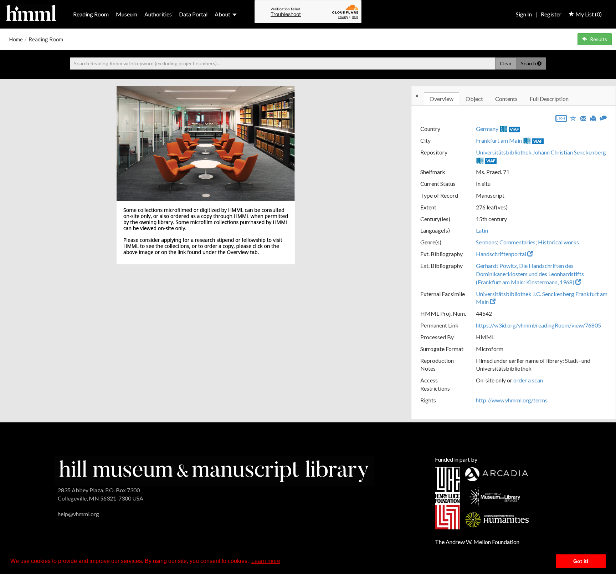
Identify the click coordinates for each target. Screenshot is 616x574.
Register (551, 14)
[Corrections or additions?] (603, 117)
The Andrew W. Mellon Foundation (477, 541)
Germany (487, 128)
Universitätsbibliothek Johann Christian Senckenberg (541, 152)
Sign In (524, 14)
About (222, 14)
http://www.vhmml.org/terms (512, 400)
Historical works (558, 242)
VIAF (514, 129)
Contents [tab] (506, 98)
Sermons (486, 242)
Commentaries (517, 242)
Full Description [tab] (549, 98)
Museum (126, 14)
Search (529, 63)
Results (598, 39)
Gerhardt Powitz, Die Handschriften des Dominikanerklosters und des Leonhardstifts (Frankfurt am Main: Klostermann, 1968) (530, 273)
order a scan (528, 380)
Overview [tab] (441, 98)
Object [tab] (474, 98)
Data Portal (193, 14)
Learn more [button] (265, 561)
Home (16, 39)
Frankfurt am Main (499, 140)
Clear (506, 63)
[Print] (593, 117)
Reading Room (91, 14)
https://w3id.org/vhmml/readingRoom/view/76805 (538, 325)
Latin (482, 230)
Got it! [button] (581, 561)
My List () (588, 14)
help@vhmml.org (78, 513)
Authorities (158, 14)
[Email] (583, 117)
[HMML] (214, 470)
